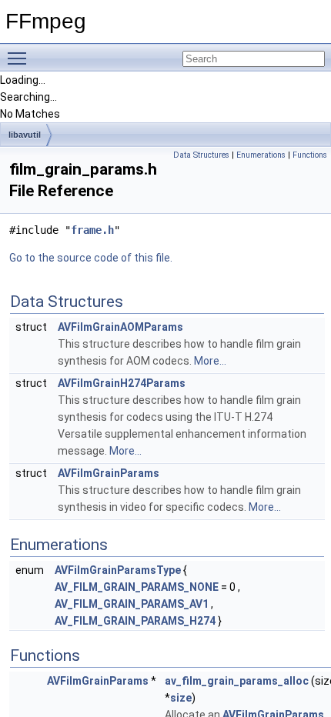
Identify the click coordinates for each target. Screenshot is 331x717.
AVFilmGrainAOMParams (120, 327)
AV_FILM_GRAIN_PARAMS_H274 (135, 621)
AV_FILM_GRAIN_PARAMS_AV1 (132, 604)
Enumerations (261, 155)
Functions (310, 155)
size (181, 698)
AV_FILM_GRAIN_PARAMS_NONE (137, 587)
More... (210, 361)
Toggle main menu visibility (20, 58)
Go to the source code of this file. (90, 258)
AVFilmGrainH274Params (122, 383)
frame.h (92, 230)
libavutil (24, 134)
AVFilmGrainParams (108, 473)
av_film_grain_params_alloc (237, 681)
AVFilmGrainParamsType (118, 570)
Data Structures (201, 155)
